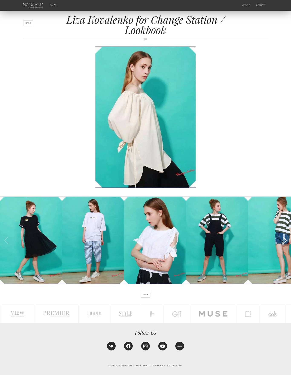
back (28, 23)
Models (246, 5)
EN (55, 5)
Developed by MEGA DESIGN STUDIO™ (166, 366)
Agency (260, 5)
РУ (51, 5)
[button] (284, 240)
